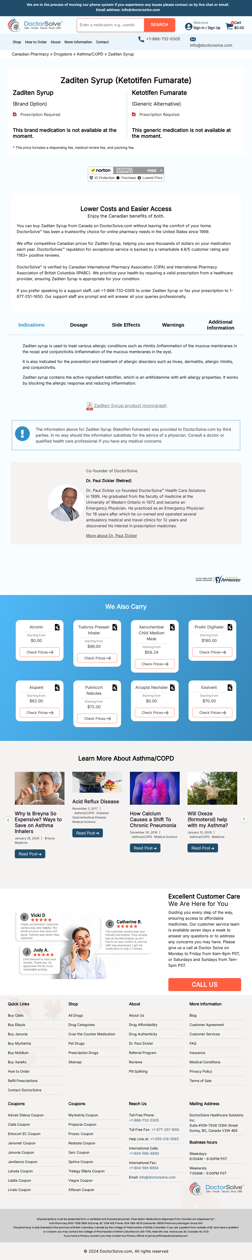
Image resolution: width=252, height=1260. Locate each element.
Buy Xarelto (17, 1062)
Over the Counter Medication (91, 1034)
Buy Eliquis (16, 1025)
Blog (193, 1015)
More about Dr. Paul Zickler (111, 535)
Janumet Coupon (21, 1143)
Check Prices (37, 652)
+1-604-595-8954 (143, 1168)
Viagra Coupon (80, 1180)
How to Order (19, 1071)
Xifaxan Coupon (81, 1190)
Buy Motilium (18, 1053)
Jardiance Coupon (22, 1162)
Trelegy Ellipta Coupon (86, 1171)
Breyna (50, 838)
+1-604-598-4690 (144, 1153)
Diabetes (102, 813)
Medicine (21, 843)
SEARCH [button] (159, 25)
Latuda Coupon (20, 1171)
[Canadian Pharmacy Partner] (35, 24)
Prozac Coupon (80, 1134)
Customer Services (204, 1034)
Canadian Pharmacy (30, 54)
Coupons (16, 1103)
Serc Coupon (78, 1152)
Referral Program (142, 1053)
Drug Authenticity (143, 1034)
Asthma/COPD (90, 54)
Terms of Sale (200, 1081)
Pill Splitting (138, 1071)
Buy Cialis (15, 1015)
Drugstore (63, 54)
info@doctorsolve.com (141, 9)
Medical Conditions (204, 1062)
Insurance (197, 1053)
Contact (102, 42)
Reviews (135, 1062)
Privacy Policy (200, 1071)
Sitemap (75, 1062)
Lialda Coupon (19, 1180)
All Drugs (75, 1015)
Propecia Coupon (82, 1124)
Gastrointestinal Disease (89, 817)
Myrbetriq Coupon (83, 1115)
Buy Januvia (18, 1034)
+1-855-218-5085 (164, 1139)
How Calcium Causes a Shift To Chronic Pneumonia (153, 819)
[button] (159, 25)
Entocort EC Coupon (24, 1134)
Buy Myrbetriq (19, 1043)
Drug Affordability (143, 1025)
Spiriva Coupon (80, 1162)
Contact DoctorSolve (24, 1090)
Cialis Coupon (19, 1124)
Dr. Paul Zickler (141, 1043)
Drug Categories (81, 1025)
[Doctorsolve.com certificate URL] (217, 578)
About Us (136, 1015)
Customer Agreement (206, 1025)
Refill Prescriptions (22, 1081)
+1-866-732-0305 (163, 38)
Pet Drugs (76, 1043)
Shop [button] (17, 42)
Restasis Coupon (81, 1143)
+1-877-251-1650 (165, 1129)
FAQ (192, 1043)
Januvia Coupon (21, 1152)
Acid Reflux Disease (95, 801)
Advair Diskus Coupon (26, 1115)
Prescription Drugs (83, 1053)
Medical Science (83, 822)
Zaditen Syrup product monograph (130, 405)
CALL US (205, 984)
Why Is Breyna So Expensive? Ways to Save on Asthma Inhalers (38, 822)
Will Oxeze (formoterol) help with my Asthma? (208, 819)
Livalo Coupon (19, 1190)
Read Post (28, 853)
